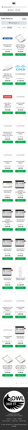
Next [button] (23, 27)
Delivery (20, 418)
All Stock (10, 27)
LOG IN (11, 10)
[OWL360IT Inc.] (14, 3)
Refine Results (13, 23)
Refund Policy (22, 421)
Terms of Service (6, 421)
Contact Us (9, 418)
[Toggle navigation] (2, 14)
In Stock (4, 27)
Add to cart (7, 54)
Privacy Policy (15, 421)
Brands (15, 418)
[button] (19, 383)
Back (24, 19)
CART (18, 10)
